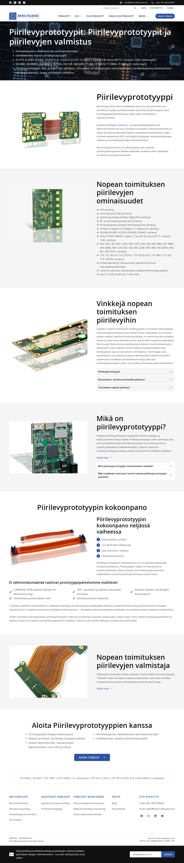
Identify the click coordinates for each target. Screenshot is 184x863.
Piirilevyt (64, 16)
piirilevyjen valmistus (116, 125)
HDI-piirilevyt (18, 796)
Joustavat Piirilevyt (55, 796)
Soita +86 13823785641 (165, 2)
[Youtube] (162, 816)
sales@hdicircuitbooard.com (136, 2)
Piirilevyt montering (88, 796)
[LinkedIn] (19, 2)
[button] (171, 8)
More (142, 16)
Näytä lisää (103, 457)
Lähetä (168, 854)
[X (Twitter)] (15, 2)
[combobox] (117, 8)
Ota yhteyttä (156, 8)
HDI (77, 16)
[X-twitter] (148, 816)
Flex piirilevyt (95, 16)
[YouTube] (24, 2)
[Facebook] (10, 2)
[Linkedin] (155, 816)
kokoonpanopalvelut (143, 125)
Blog (144, 8)
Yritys (116, 796)
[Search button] (135, 8)
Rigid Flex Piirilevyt (121, 16)
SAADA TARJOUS (165, 16)
